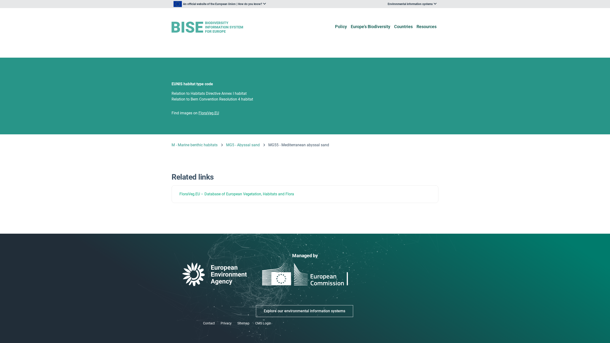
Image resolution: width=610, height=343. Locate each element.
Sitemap (243, 323)
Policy (341, 26)
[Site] (215, 27)
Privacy (226, 323)
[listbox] (220, 4)
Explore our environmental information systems (304, 311)
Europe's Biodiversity (370, 26)
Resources (427, 26)
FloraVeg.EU (189, 194)
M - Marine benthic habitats (195, 145)
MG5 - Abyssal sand (243, 145)
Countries (403, 26)
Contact (209, 323)
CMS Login (263, 323)
